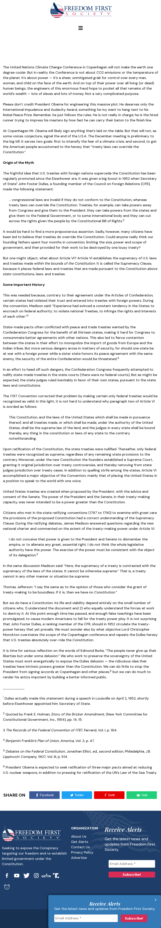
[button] (80, 28)
